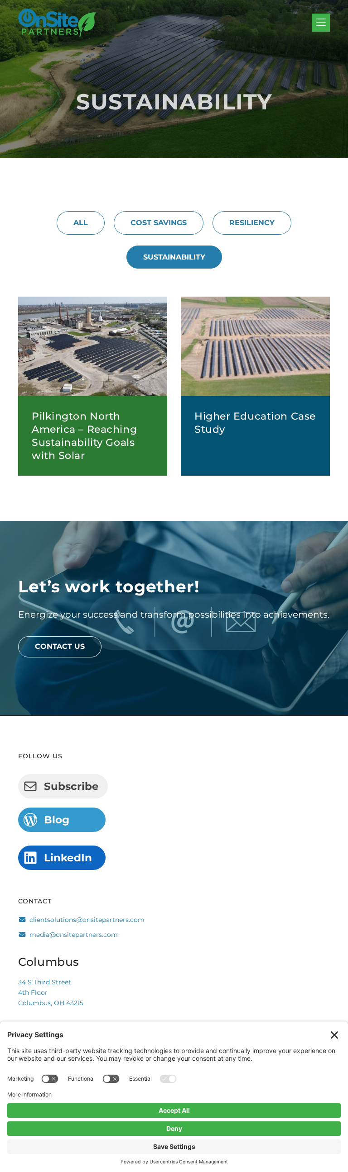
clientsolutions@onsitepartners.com (87, 920)
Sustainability (174, 257)
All (80, 222)
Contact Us (60, 646)
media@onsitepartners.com (73, 935)
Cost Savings (158, 222)
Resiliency (252, 222)
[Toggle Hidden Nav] (321, 23)
